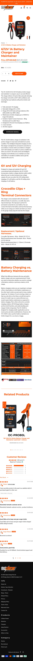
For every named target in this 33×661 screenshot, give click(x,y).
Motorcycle (4, 647)
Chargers (3, 624)
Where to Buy (4, 633)
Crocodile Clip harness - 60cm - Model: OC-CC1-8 (15, 236)
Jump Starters (4, 627)
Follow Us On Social (14, 652)
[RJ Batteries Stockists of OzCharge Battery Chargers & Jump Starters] (5, 380)
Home (3, 43)
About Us (3, 584)
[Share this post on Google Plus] (13, 81)
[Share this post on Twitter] (10, 81)
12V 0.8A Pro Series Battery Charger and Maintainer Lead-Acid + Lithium (16, 439)
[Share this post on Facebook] (7, 81)
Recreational (4, 644)
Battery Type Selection (7, 587)
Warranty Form (5, 607)
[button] (9, 465)
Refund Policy (4, 595)
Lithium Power (5, 618)
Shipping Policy (5, 601)
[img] (4, 482)
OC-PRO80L (16, 435)
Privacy (3, 598)
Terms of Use (4, 604)
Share (3, 81)
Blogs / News (4, 593)
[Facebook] (20, 652)
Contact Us (4, 610)
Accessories (4, 630)
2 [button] (15, 558)
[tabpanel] (16, 422)
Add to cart (19, 73)
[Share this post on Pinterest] (15, 81)
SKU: (2, 67)
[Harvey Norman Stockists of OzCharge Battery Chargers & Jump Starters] (28, 380)
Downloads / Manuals (7, 590)
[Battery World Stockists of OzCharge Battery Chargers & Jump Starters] (20, 380)
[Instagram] (23, 652)
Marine (3, 641)
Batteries (3, 621)
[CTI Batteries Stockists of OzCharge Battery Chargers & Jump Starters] (12, 380)
